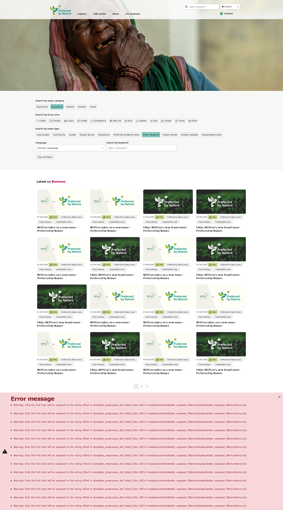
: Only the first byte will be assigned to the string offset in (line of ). (130, 405)
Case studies (43, 134)
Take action (99, 14)
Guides (72, 134)
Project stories (170, 134)
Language (41, 142)
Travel (93, 106)
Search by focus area (47, 114)
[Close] (279, 397)
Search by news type (47, 128)
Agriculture (42, 106)
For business (132, 14)
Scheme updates (189, 134)
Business (56, 106)
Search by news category (49, 100)
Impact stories (87, 134)
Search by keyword (117, 142)
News (116, 14)
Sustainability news (211, 134)
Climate (70, 106)
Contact (228, 13)
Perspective (104, 134)
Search (186, 6)
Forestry (82, 106)
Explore (82, 14)
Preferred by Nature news (126, 134)
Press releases (150, 134)
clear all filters (45, 157)
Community (59, 134)
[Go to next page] (147, 386)
